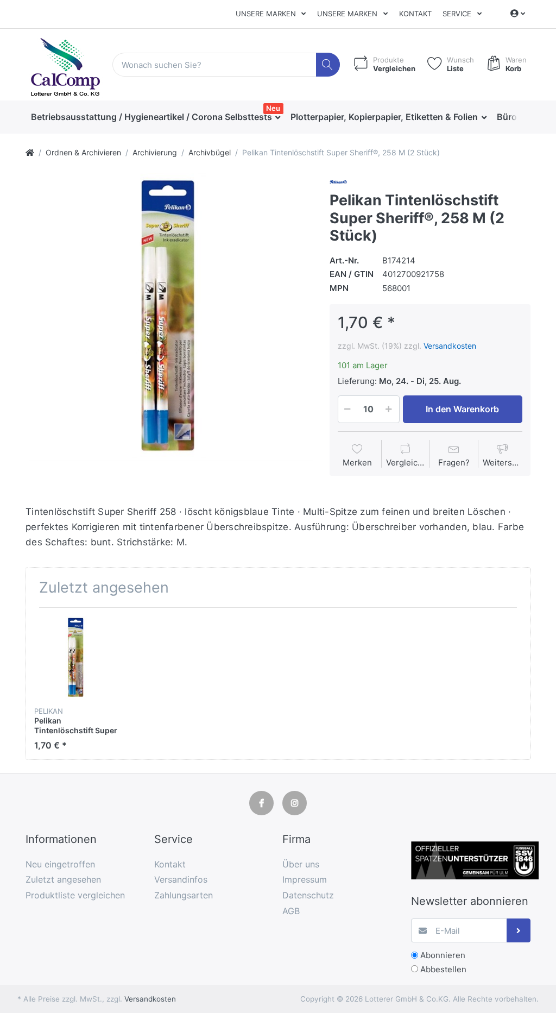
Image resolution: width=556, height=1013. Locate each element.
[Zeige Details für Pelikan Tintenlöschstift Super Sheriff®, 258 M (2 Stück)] (76, 658)
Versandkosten (450, 345)
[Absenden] (519, 930)
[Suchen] (328, 65)
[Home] (30, 152)
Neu (273, 108)
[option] (169, 317)
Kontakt (415, 13)
